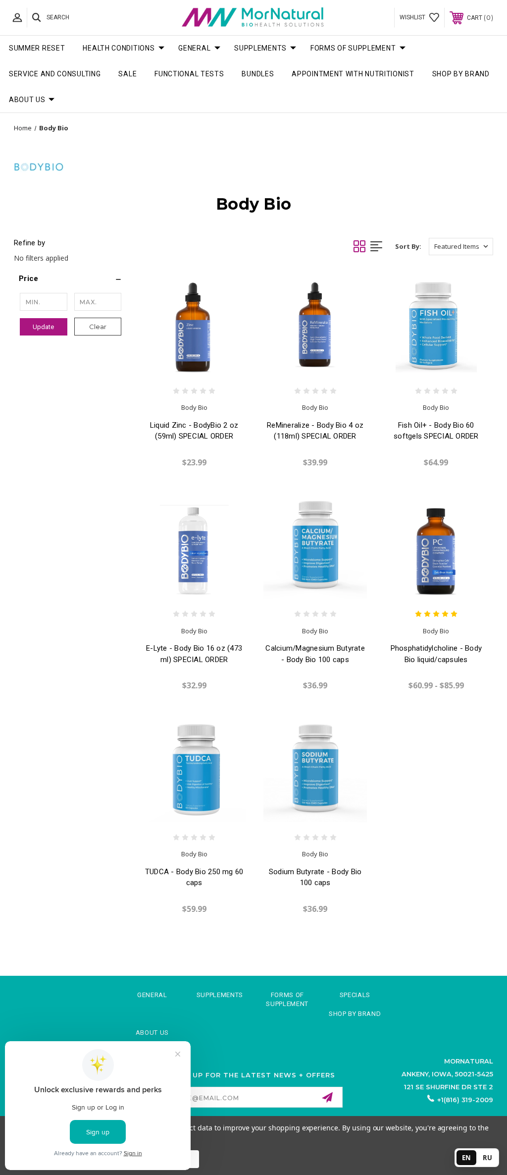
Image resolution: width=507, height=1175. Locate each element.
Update (43, 327)
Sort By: (408, 246)
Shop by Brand (461, 74)
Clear (97, 327)
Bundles (258, 74)
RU (487, 1157)
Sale (127, 74)
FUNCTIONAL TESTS (189, 74)
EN (466, 1157)
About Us (27, 100)
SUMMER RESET (37, 48)
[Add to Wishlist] (204, 369)
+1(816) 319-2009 (465, 1100)
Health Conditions (118, 48)
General (194, 48)
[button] (70, 278)
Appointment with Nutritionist (353, 74)
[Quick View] (183, 369)
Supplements (260, 48)
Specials (355, 995)
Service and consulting (55, 74)
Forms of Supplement (353, 48)
